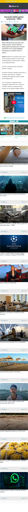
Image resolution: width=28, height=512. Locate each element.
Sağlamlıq (6, 468)
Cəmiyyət (6, 172)
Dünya (6, 409)
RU (23, 10)
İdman (6, 261)
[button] (2, 130)
